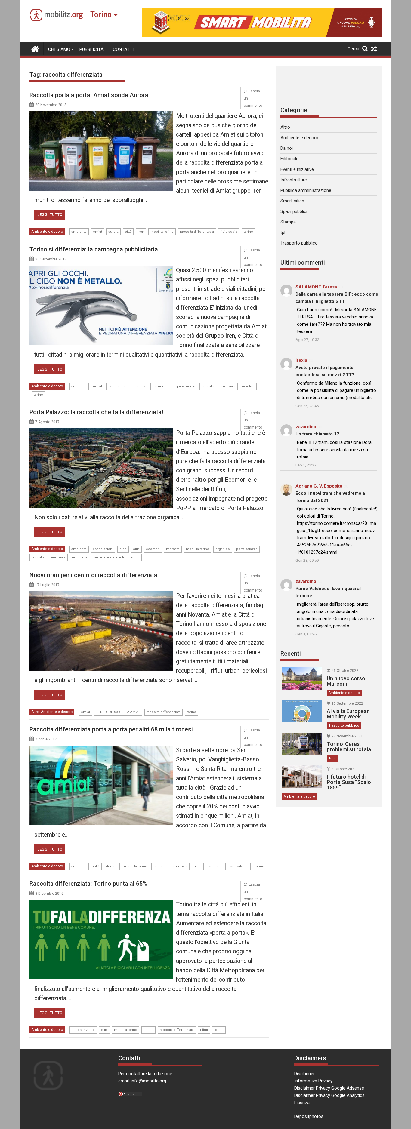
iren (141, 232)
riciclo (247, 386)
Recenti (290, 653)
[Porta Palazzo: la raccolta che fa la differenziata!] (101, 432)
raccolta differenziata (197, 232)
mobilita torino (162, 232)
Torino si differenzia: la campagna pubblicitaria (93, 249)
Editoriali (288, 159)
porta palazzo (247, 549)
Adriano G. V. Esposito (318, 486)
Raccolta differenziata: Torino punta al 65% (88, 883)
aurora (113, 232)
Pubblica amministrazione (305, 190)
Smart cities (292, 201)
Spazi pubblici (293, 211)
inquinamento (184, 386)
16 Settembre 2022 (347, 703)
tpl (282, 232)
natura (148, 1030)
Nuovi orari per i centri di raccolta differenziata (93, 575)
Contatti (123, 49)
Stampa (288, 222)
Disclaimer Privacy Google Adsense (329, 1088)
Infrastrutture (293, 180)
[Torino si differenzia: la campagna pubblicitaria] (101, 269)
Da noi (286, 148)
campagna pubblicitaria (127, 386)
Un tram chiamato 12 (317, 434)
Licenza (302, 1102)
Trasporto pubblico (299, 243)
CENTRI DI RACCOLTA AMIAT (118, 712)
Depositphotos (308, 1116)
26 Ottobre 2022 (345, 671)
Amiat (97, 232)
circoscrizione (83, 1030)
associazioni (103, 549)
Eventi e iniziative (297, 169)
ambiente (79, 232)
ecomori (153, 549)
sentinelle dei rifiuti (108, 557)
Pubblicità (91, 49)
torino (248, 232)
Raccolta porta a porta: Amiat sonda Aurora (88, 95)
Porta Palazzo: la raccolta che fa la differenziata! (96, 412)
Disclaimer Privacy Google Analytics (329, 1095)
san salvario (239, 866)
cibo (123, 549)
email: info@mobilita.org (142, 1081)
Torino (101, 14)
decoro (112, 866)
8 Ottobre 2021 (344, 769)
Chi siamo (59, 49)
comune (159, 386)
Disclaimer (304, 1073)
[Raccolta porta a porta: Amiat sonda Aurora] (101, 115)
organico (222, 549)
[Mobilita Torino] (35, 48)
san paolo (216, 866)
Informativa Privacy (313, 1081)
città (128, 232)
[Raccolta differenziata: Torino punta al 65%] (101, 903)
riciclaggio (228, 232)
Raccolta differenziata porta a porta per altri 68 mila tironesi (111, 729)
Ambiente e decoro (47, 231)
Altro (35, 712)
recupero (79, 557)
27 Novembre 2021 (347, 736)
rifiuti (262, 386)
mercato (173, 549)
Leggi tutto (49, 214)
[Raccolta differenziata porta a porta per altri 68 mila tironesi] (101, 749)
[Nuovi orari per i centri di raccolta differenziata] (101, 595)
